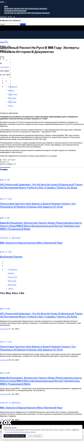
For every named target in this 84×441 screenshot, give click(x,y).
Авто (10, 71)
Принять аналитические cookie (14, 436)
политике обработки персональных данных (21, 432)
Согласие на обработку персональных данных (27, 13)
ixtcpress (4, 67)
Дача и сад (13, 60)
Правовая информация (15, 11)
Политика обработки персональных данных (25, 9)
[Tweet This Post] (44, 263)
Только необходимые (34, 436)
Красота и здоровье (17, 81)
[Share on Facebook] (44, 78)
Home (6, 6)
